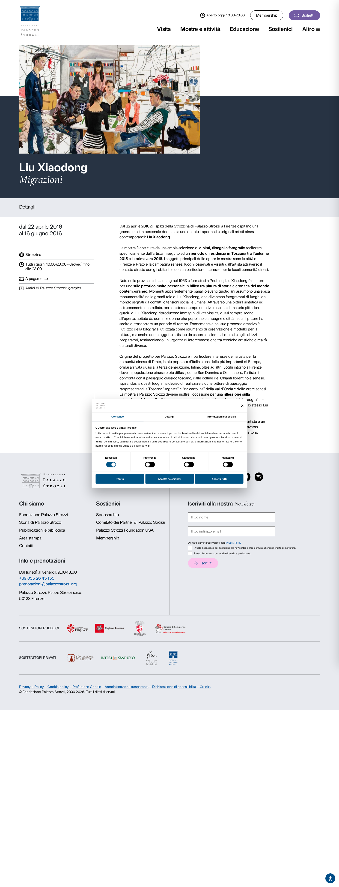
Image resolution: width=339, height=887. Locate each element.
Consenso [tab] (117, 416)
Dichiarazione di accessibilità (174, 687)
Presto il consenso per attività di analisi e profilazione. (222, 553)
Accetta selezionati (169, 479)
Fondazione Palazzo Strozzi (43, 514)
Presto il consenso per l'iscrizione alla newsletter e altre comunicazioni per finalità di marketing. (245, 547)
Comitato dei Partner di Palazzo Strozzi (130, 522)
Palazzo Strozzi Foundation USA (125, 530)
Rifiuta (120, 479)
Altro (308, 29)
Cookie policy (58, 687)
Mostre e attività (200, 29)
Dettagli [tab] (169, 416)
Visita (164, 29)
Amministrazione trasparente (127, 687)
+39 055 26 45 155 (36, 578)
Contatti (26, 545)
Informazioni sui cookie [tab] (221, 416)
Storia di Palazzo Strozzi (40, 522)
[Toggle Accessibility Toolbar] (330, 878)
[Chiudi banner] (242, 406)
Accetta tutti (219, 479)
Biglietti (307, 15)
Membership (266, 15)
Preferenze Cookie (86, 687)
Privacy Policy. (233, 542)
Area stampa (30, 538)
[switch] (150, 464)
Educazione (244, 29)
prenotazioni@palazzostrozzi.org (48, 584)
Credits (205, 687)
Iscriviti (206, 563)
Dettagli (27, 207)
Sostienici (280, 29)
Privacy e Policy (31, 687)
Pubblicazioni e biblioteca (42, 530)
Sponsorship (107, 514)
